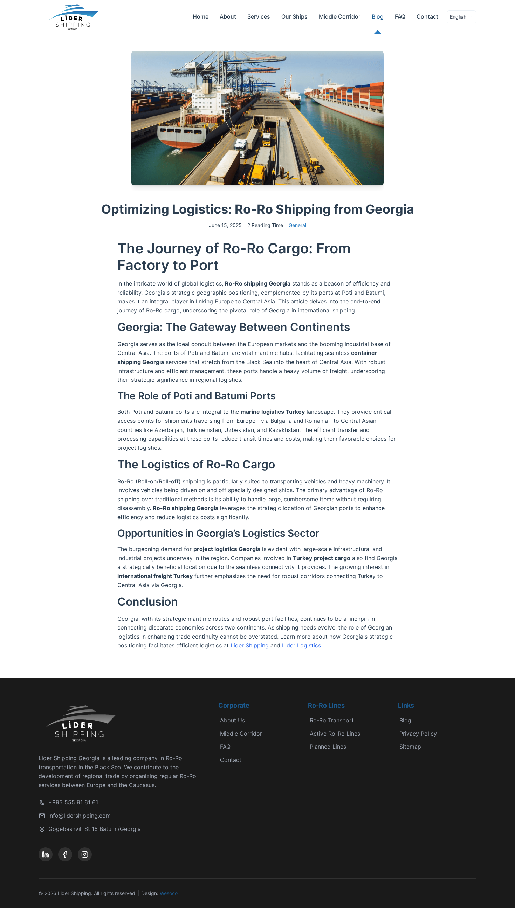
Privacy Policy (418, 733)
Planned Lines (328, 746)
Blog (378, 16)
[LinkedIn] (46, 854)
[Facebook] (65, 854)
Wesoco (169, 893)
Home (200, 16)
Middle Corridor (339, 16)
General (297, 225)
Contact (427, 16)
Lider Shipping (250, 645)
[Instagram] (85, 854)
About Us (232, 720)
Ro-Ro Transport (332, 720)
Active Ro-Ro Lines (335, 733)
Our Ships (294, 16)
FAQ (400, 16)
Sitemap (410, 746)
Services (258, 16)
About (228, 16)
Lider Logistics (301, 645)
